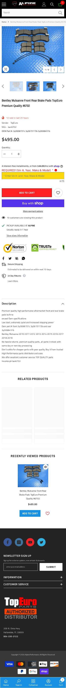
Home (4, 22)
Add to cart (27, 192)
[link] (17, 431)
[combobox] (29, 12)
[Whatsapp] (23, 258)
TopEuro (14, 122)
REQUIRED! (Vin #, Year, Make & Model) (27, 170)
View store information (17, 235)
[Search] (52, 4)
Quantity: (6, 147)
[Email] (16, 258)
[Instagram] (19, 542)
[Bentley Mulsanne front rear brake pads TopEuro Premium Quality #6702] (33, 475)
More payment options (33, 211)
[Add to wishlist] (58, 192)
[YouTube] (30, 542)
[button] (54, 70)
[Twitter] (10, 258)
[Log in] (44, 4)
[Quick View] (45, 467)
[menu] (4, 4)
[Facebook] (3, 258)
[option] (33, 49)
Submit (51, 567)
